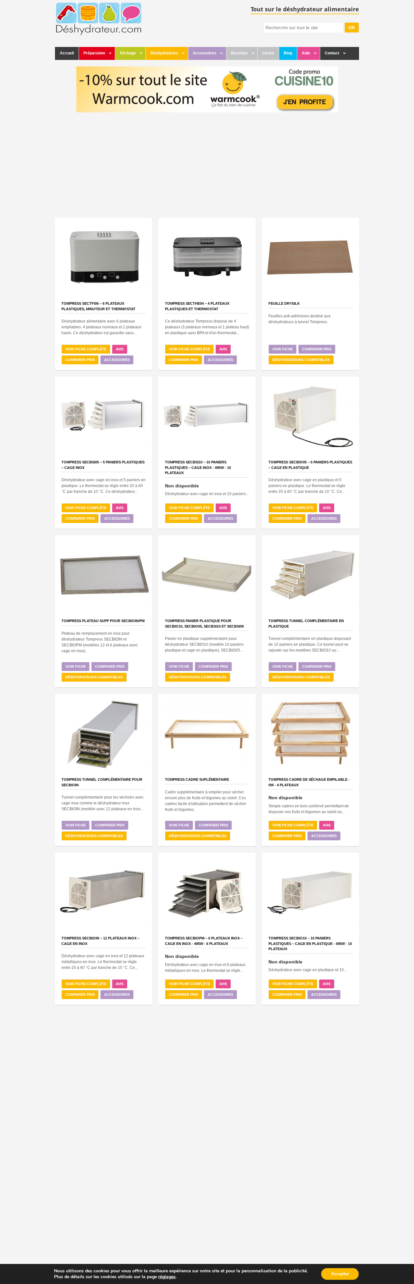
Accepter (340, 1274)
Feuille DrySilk (284, 303)
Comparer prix (80, 360)
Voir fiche (282, 349)
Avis (120, 349)
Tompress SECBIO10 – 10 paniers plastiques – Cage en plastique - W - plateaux (310, 943)
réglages (167, 1277)
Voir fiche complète (85, 349)
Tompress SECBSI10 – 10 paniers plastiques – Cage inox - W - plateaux (198, 467)
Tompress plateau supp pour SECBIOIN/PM (103, 621)
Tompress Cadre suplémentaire (197, 779)
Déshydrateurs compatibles (301, 360)
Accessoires (117, 360)
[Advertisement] (207, 166)
